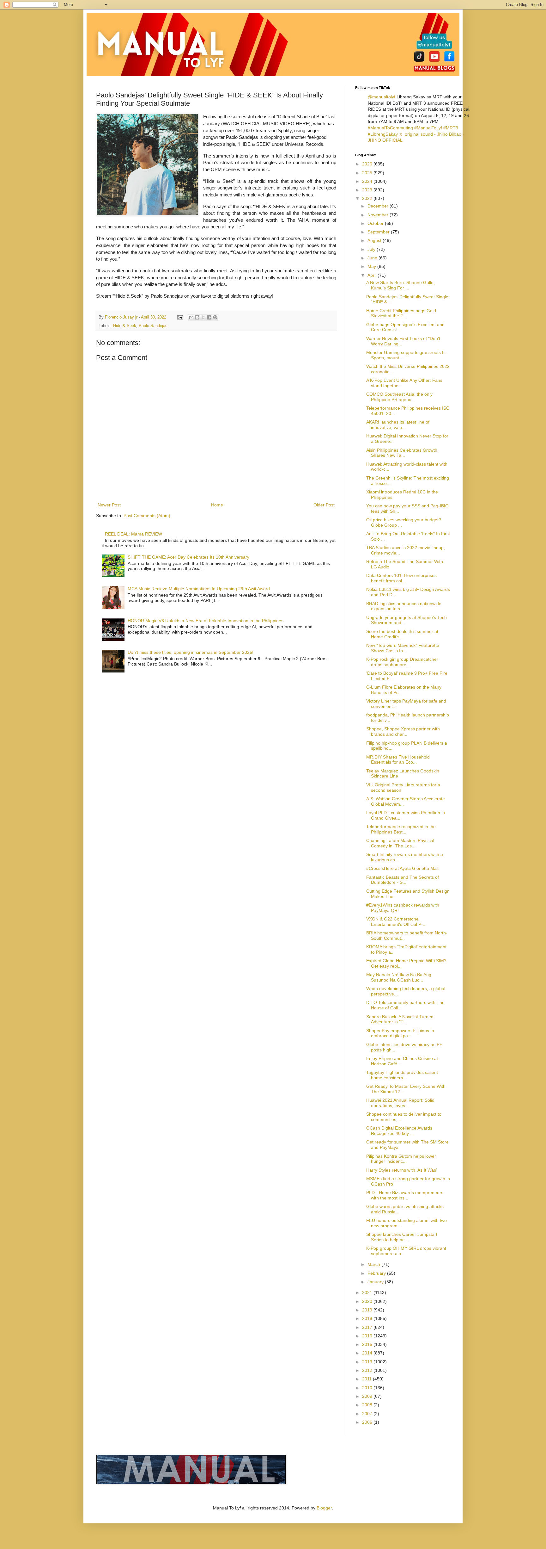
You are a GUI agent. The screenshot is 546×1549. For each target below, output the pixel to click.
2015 (367, 1344)
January (376, 1281)
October (376, 223)
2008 (367, 1404)
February (377, 1273)
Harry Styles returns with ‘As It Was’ (401, 1170)
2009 (367, 1396)
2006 (367, 1422)
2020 (367, 1301)
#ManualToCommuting (390, 127)
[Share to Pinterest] (215, 317)
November (378, 214)
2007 (367, 1413)
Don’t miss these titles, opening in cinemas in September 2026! (190, 652)
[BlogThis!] (197, 317)
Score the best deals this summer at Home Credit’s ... (402, 634)
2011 (367, 1378)
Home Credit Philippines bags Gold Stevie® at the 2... (401, 313)
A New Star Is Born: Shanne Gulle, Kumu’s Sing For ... (400, 285)
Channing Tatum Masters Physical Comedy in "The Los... (400, 843)
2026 (367, 163)
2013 (367, 1361)
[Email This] (191, 317)
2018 (367, 1318)
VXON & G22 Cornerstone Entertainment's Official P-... (396, 921)
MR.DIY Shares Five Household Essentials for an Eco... (398, 759)
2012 (367, 1370)
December (378, 205)
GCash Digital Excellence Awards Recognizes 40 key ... (399, 1130)
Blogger (324, 1507)
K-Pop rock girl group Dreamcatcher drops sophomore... (402, 662)
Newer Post (109, 504)
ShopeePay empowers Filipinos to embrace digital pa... (400, 1033)
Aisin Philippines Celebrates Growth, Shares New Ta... (402, 453)
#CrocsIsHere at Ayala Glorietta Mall (402, 868)
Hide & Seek (124, 326)
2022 (367, 198)
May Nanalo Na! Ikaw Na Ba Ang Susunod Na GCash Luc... (398, 977)
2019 (367, 1309)
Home (217, 504)
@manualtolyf (381, 96)
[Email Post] (179, 317)
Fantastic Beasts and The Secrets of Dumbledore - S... (402, 880)
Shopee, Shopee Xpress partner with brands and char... (403, 731)
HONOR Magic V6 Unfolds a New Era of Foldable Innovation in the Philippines (205, 620)
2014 (367, 1352)
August (375, 240)
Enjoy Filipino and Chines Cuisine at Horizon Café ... (402, 1061)
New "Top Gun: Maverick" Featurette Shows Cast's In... (402, 648)
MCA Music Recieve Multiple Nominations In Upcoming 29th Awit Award (199, 588)
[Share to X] (203, 317)
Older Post (324, 504)
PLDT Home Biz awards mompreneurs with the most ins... (404, 1195)
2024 (367, 181)
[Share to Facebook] (209, 317)
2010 (367, 1387)
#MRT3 (450, 127)
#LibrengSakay (383, 134)
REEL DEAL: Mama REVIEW (133, 533)
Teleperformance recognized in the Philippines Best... (401, 829)
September (379, 231)
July (372, 249)
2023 (367, 189)
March (374, 1264)
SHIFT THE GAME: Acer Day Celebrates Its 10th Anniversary (188, 557)
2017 (367, 1327)
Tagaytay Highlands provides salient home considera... (402, 1075)
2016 (367, 1335)
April (372, 275)
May (372, 266)
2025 (367, 172)
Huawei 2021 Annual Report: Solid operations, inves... (400, 1103)
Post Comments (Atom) (147, 515)
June (373, 257)
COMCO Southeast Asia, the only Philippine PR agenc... (399, 397)
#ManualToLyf (428, 127)
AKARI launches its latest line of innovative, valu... (397, 424)
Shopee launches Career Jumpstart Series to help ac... (401, 1237)
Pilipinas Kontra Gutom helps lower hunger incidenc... (401, 1159)
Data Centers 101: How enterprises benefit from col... (401, 578)
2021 (367, 1292)
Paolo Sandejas (153, 326)
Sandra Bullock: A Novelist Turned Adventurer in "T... (400, 1019)
